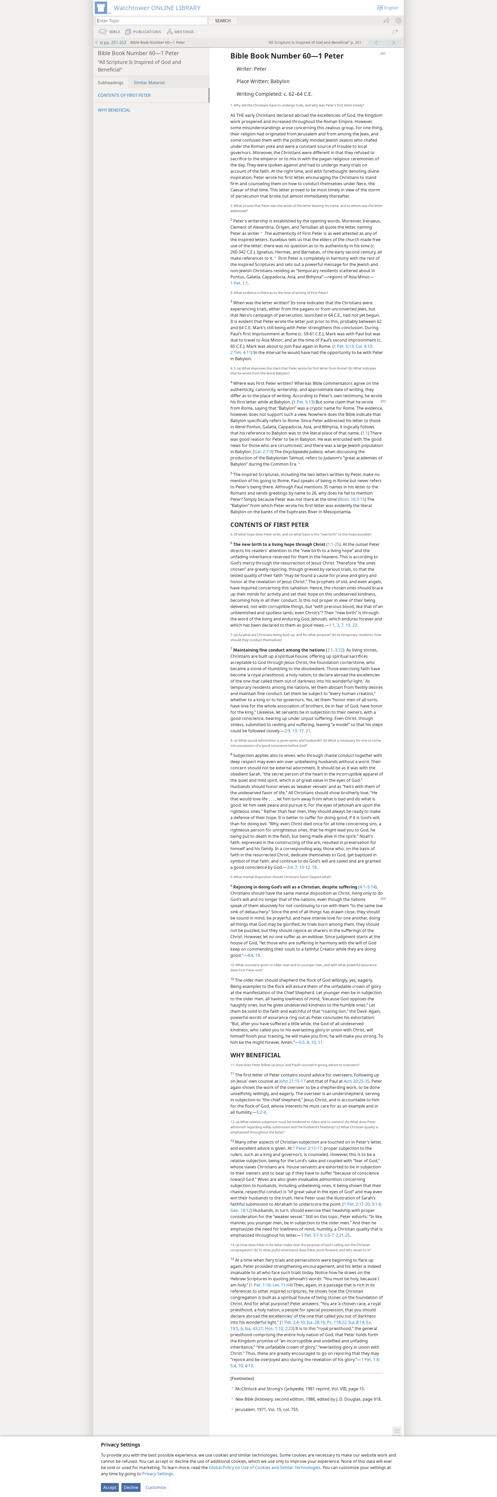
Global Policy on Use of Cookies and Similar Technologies (264, 1467)
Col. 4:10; (364, 346)
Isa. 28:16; (316, 1322)
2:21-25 (342, 1235)
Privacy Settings (157, 1474)
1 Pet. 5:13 (303, 402)
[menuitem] (398, 20)
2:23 (288, 1328)
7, (342, 625)
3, (338, 625)
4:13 (248, 1366)
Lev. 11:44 (281, 1285)
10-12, (304, 867)
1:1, (332, 625)
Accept (109, 1487)
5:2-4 (261, 1112)
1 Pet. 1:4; (370, 1359)
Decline (131, 1487)
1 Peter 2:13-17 (307, 1148)
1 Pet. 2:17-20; (357, 1204)
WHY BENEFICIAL (114, 110)
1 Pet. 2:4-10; (293, 1322)
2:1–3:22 (335, 650)
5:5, (302, 1042)
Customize (155, 1487)
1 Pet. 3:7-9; (312, 1235)
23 (354, 625)
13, (294, 731)
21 (307, 731)
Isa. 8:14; (356, 1322)
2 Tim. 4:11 (240, 352)
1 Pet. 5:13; (344, 346)
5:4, (233, 1366)
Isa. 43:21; (254, 1328)
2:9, (287, 731)
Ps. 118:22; (336, 1322)
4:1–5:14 (367, 887)
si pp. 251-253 (113, 42)
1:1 (365, 433)
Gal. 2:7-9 (263, 451)
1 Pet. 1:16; (261, 1285)
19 (257, 955)
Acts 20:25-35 (356, 1081)
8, (308, 1042)
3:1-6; (376, 1204)
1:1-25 (333, 544)
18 (314, 867)
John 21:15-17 (292, 1081)
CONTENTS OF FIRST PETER (124, 95)
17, (301, 731)
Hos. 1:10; (274, 1328)
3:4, (290, 867)
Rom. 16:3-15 (352, 499)
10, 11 (316, 1042)
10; (240, 1366)
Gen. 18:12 (240, 1210)
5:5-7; (329, 1235)
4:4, (250, 955)
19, (348, 625)
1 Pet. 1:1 (239, 283)
